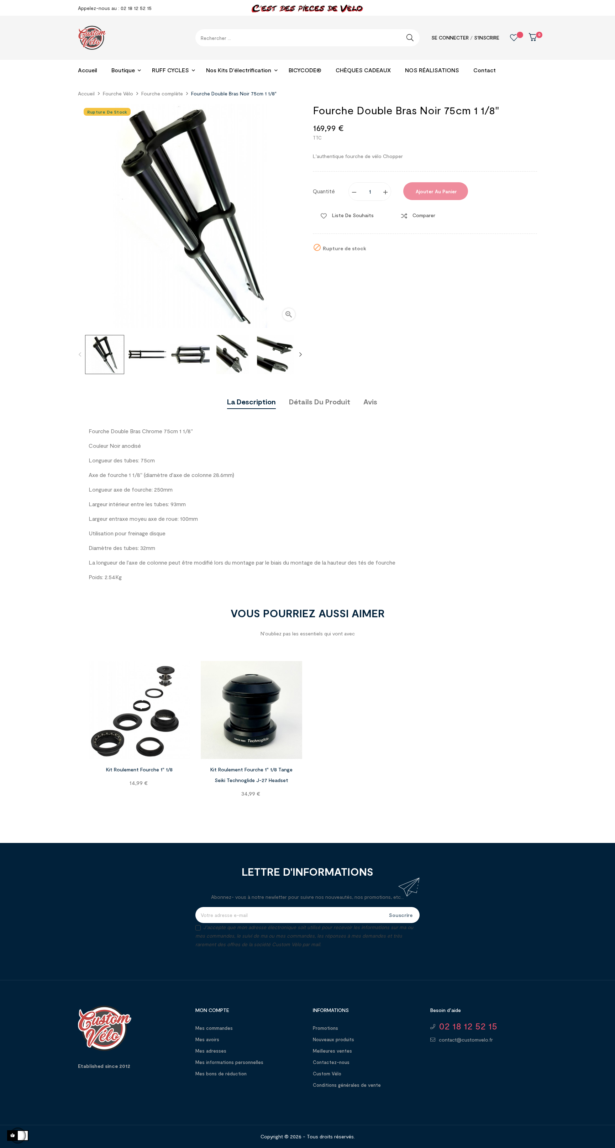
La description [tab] (251, 401)
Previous (79, 354)
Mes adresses (210, 1051)
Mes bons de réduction (221, 1073)
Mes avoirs (207, 1039)
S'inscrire (486, 38)
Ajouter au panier (435, 191)
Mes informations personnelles (229, 1062)
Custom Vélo (327, 1073)
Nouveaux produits (333, 1039)
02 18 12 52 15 (468, 1026)
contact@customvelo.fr (466, 1040)
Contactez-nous (331, 1062)
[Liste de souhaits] (508, 37)
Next (300, 354)
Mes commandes (214, 1028)
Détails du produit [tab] (319, 401)
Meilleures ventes (332, 1051)
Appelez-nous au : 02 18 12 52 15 (115, 8)
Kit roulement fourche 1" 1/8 (139, 769)
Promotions (325, 1028)
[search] (410, 37)
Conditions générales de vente (347, 1085)
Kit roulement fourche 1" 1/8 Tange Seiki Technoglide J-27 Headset (251, 774)
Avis (370, 401)
